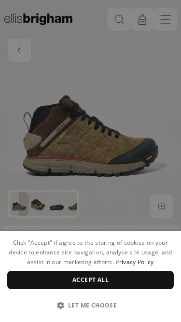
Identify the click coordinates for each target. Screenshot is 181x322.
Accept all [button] (90, 280)
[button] (90, 305)
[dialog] (90, 276)
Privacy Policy (134, 262)
